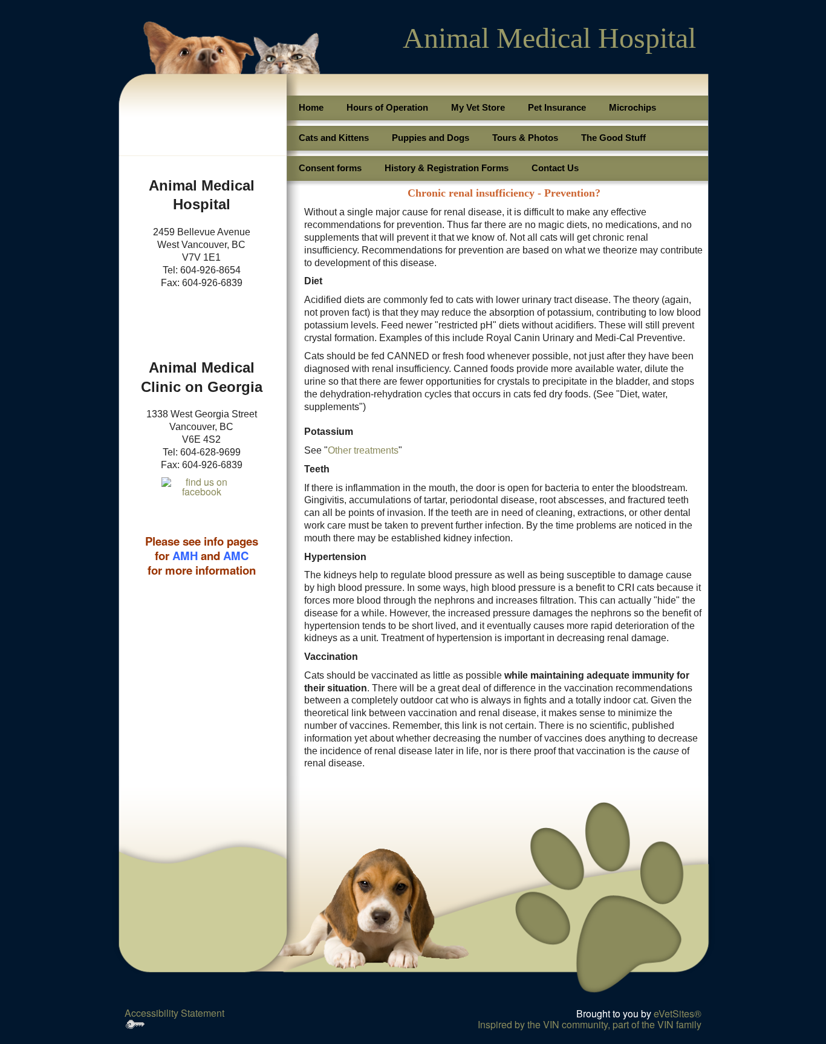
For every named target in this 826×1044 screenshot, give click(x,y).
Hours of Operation (387, 107)
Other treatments (363, 450)
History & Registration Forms (447, 168)
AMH (185, 555)
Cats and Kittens (334, 137)
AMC (236, 555)
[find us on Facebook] (201, 491)
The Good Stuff (613, 137)
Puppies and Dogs (430, 137)
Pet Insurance (557, 107)
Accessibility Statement (174, 1013)
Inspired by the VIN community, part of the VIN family (589, 1024)
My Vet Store (478, 107)
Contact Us (555, 168)
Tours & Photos (525, 137)
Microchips (632, 107)
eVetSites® (677, 1013)
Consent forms (330, 168)
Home (311, 107)
